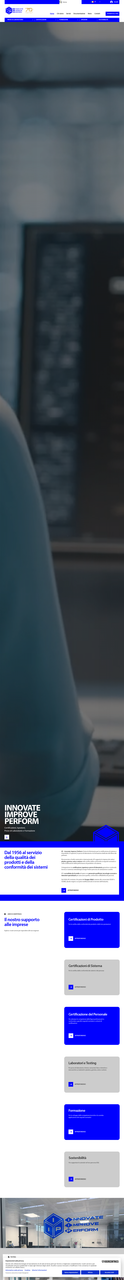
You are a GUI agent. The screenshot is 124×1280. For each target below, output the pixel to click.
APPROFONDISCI (73, 890)
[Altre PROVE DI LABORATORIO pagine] (32, 19)
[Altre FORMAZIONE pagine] (77, 19)
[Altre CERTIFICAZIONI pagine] (55, 19)
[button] (112, 14)
